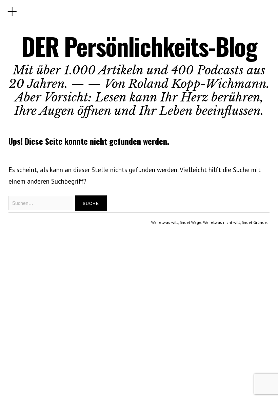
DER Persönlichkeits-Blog (139, 46)
